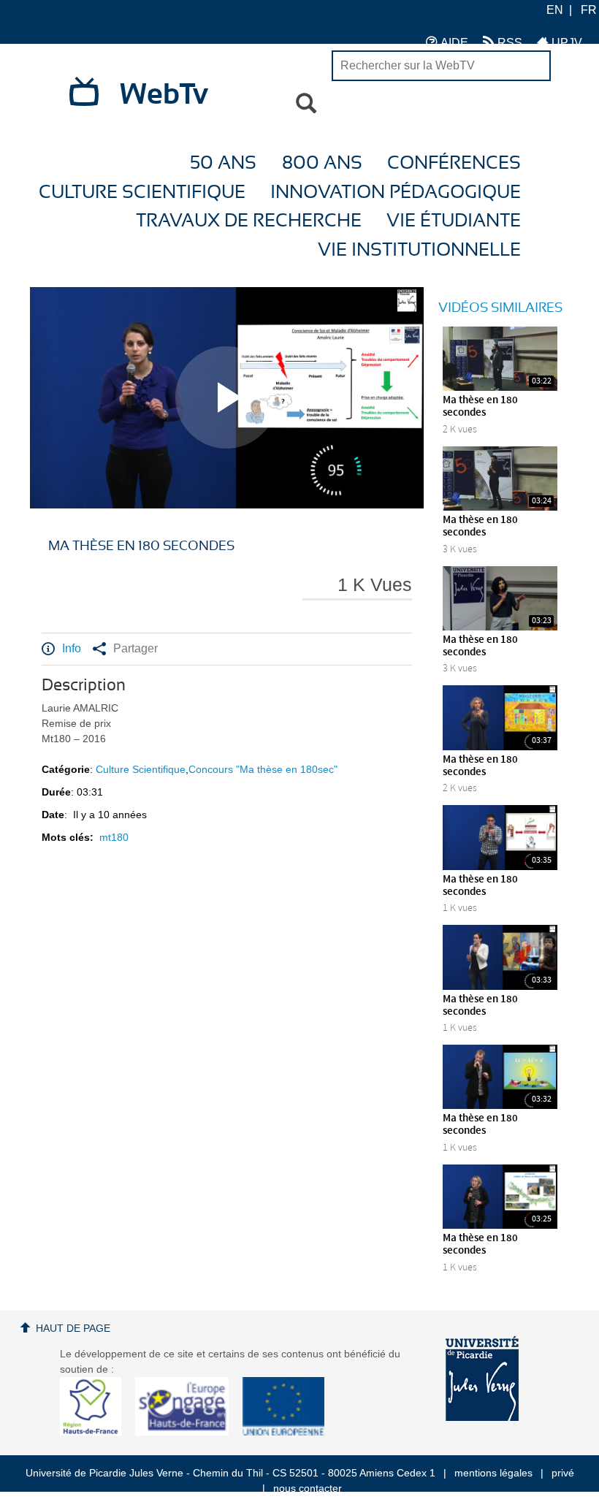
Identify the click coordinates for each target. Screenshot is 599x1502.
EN (554, 10)
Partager (135, 648)
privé (563, 1473)
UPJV (565, 43)
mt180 (114, 837)
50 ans (223, 163)
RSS (508, 43)
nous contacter (307, 1488)
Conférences (454, 163)
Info (71, 648)
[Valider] (306, 103)
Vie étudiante (453, 221)
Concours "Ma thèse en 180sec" (262, 769)
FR (589, 10)
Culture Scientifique (142, 192)
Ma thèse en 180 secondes (480, 406)
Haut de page (73, 1328)
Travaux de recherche (249, 221)
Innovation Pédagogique (395, 192)
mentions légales (493, 1473)
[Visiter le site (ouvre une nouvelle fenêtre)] (96, 1432)
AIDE (453, 43)
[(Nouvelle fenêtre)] (482, 1378)
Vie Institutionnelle (419, 250)
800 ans (322, 163)
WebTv (164, 95)
